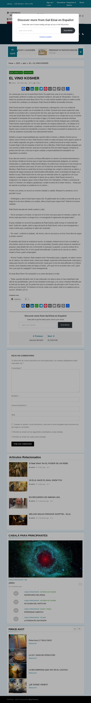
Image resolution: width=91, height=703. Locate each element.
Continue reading (46, 37)
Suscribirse (68, 30)
